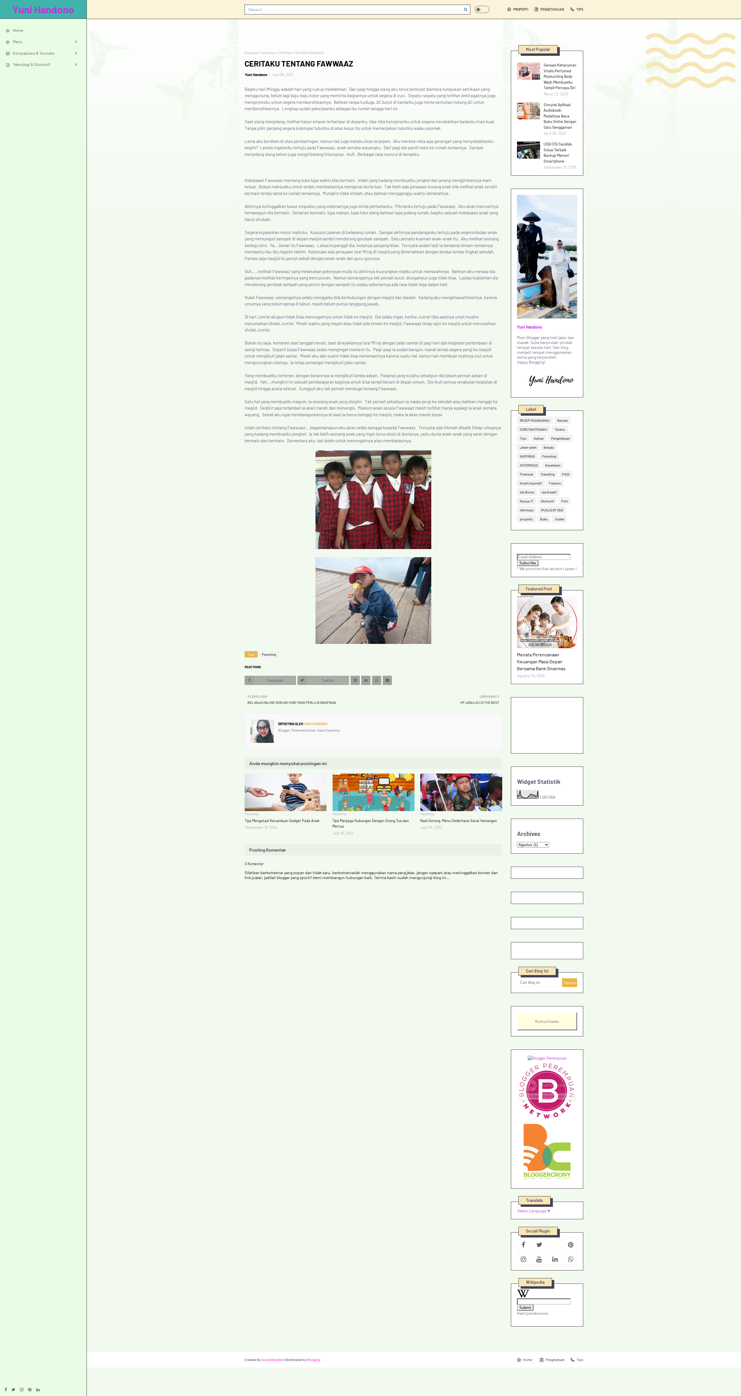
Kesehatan (552, 465)
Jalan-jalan (528, 447)
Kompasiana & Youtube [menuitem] (33, 53)
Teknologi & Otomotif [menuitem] (31, 64)
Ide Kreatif (549, 492)
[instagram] (21, 1389)
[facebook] (6, 1389)
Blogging (313, 1360)
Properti (520, 9)
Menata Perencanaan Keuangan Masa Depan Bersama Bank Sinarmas (541, 661)
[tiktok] (555, 1244)
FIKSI (566, 474)
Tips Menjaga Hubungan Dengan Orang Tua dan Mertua (370, 823)
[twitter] (13, 1389)
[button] (482, 9)
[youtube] (539, 1258)
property (526, 519)
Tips (579, 9)
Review (562, 420)
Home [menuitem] (18, 30)
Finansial (526, 474)
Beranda (251, 53)
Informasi (527, 510)
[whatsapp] (570, 1258)
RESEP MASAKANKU (535, 420)
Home (527, 1360)
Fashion (555, 483)
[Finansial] (547, 622)
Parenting (267, 53)
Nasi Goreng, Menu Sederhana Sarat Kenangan (458, 820)
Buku (544, 519)
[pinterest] (30, 1389)
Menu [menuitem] (17, 41)
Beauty (549, 447)
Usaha (559, 519)
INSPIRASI (527, 456)
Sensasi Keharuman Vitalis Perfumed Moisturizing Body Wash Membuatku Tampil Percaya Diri (560, 76)
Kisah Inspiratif (531, 483)
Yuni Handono (43, 9)
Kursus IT (526, 501)
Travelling (547, 474)
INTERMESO (529, 465)
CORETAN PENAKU (533, 429)
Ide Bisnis (527, 492)
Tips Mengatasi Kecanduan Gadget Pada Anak (282, 820)
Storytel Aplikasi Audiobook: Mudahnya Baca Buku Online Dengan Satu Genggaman (560, 116)
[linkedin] (38, 1389)
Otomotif (547, 501)
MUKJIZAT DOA (552, 510)
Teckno (560, 429)
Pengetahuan (552, 9)
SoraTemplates (272, 1360)
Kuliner (539, 438)
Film (564, 501)
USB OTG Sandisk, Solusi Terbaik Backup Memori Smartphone (558, 152)
